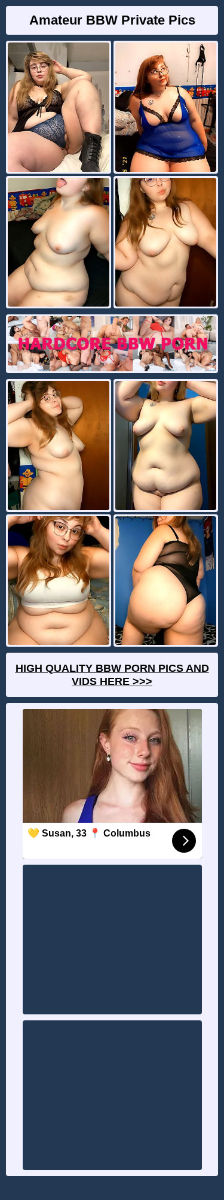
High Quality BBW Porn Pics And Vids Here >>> (112, 674)
